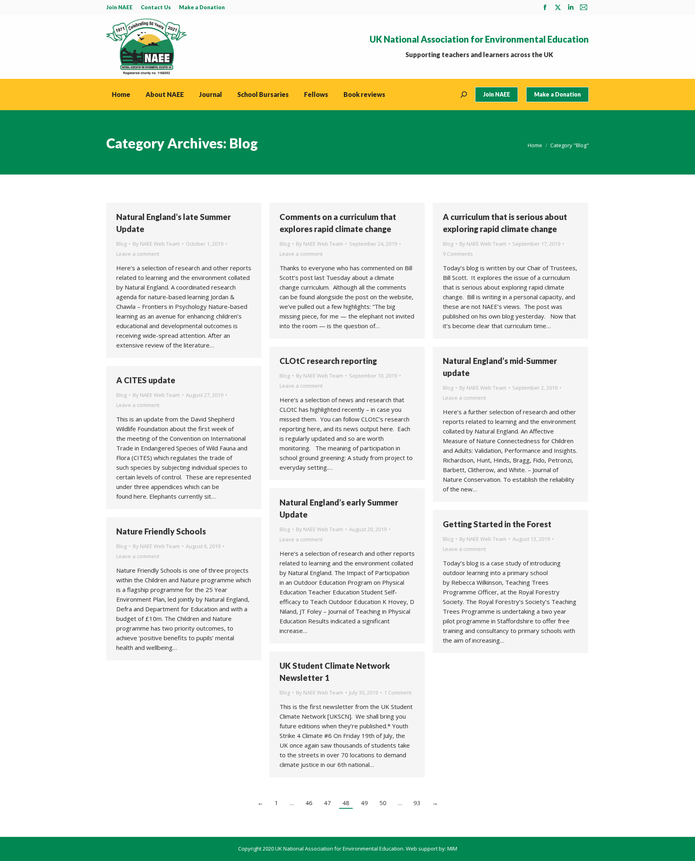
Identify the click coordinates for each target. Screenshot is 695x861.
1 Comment (397, 692)
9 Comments (458, 253)
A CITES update (145, 380)
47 (327, 803)
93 (417, 803)
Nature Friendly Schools (161, 531)
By (156, 243)
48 (346, 803)
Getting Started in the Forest (497, 524)
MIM (452, 848)
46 (309, 803)
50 (383, 803)
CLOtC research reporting (328, 361)
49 (364, 803)
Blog (121, 243)
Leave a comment (137, 253)
